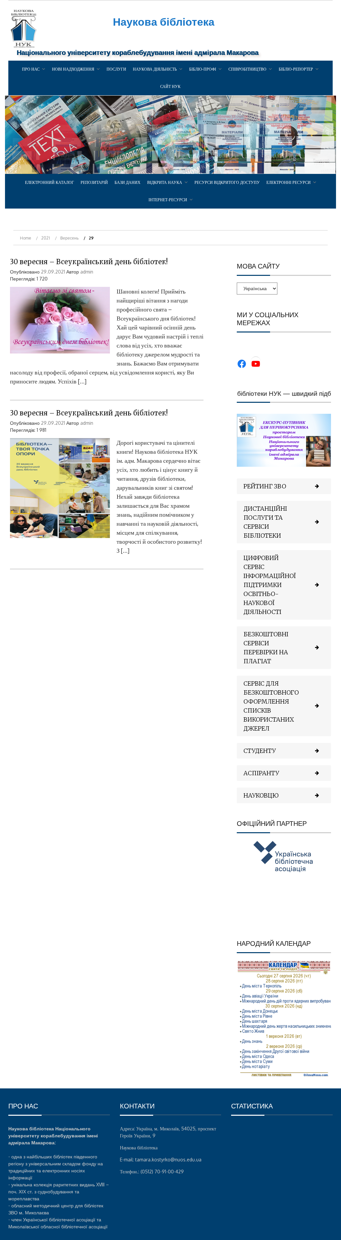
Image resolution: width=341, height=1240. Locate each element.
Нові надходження (73, 69)
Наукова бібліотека (163, 21)
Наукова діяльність (155, 69)
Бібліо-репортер (296, 69)
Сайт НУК (170, 86)
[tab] (284, 486)
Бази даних (128, 182)
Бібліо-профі (202, 69)
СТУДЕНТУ (259, 751)
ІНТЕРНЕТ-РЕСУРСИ (168, 199)
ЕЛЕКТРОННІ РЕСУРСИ (288, 182)
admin (86, 272)
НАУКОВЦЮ (261, 795)
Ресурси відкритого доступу (227, 182)
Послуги (116, 69)
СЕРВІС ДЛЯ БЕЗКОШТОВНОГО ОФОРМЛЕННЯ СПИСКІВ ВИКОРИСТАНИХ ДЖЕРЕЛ (271, 706)
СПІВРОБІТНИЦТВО (247, 69)
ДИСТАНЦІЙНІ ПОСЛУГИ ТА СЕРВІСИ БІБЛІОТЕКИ (265, 522)
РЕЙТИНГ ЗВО (264, 486)
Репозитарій (94, 182)
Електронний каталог (49, 182)
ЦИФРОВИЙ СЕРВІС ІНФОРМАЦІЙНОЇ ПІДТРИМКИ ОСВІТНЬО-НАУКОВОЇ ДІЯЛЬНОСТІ (269, 585)
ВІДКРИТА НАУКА (164, 182)
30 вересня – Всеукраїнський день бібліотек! (89, 262)
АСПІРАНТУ (261, 773)
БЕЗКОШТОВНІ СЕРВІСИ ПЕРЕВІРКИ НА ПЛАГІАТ (265, 647)
